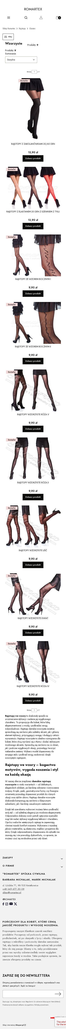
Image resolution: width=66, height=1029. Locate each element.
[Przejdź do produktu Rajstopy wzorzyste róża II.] (33, 458)
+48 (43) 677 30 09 (13, 889)
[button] (8, 18)
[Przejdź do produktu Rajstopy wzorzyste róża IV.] (33, 662)
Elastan (32, 28)
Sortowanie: (10, 53)
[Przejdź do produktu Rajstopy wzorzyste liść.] (33, 526)
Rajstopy (22, 28)
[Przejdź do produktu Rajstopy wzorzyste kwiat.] (33, 594)
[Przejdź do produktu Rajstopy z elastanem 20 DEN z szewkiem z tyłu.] (33, 188)
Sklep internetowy (13, 1025)
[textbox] (21, 60)
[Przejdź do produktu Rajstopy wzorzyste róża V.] (33, 390)
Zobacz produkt (33, 158)
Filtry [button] (10, 37)
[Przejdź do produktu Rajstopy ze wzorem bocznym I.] (33, 255)
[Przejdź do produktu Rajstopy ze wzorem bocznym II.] (33, 323)
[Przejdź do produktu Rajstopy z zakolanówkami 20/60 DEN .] (33, 109)
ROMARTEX (33, 9)
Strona (29, 72)
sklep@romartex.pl (12, 892)
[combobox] (21, 60)
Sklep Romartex (9, 28)
